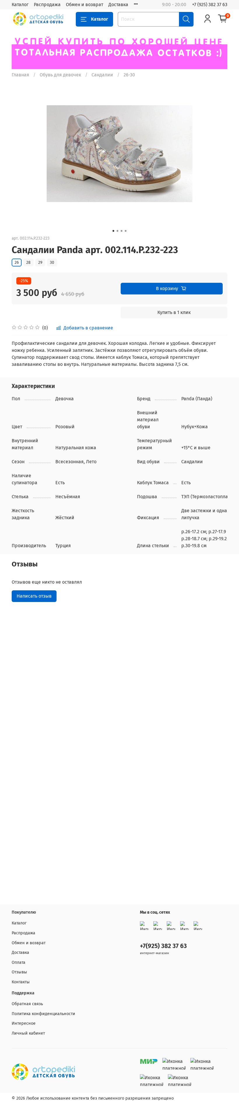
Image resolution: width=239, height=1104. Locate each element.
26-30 (129, 75)
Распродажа (47, 4)
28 (28, 262)
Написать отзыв (34, 596)
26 (17, 262)
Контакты (21, 982)
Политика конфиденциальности (43, 1013)
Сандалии (102, 75)
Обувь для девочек (60, 75)
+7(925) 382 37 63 (163, 946)
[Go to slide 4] (125, 231)
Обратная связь (27, 1003)
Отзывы (19, 972)
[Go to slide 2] (117, 231)
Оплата (18, 962)
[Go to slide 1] (113, 231)
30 (52, 262)
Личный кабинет (28, 1033)
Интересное (24, 1023)
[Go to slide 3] (121, 231)
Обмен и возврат (84, 4)
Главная (20, 75)
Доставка (118, 4)
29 (40, 262)
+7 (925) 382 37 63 (209, 4)
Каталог (20, 4)
